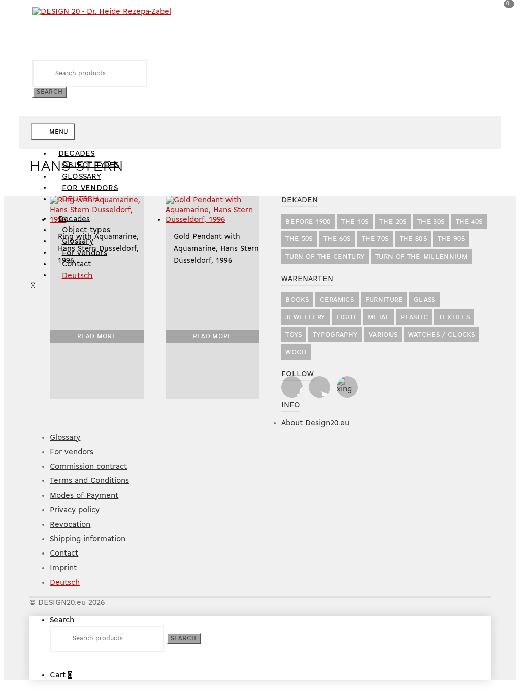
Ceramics (337, 300)
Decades (76, 154)
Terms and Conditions (89, 481)
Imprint (63, 568)
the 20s (392, 222)
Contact (76, 264)
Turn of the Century (324, 257)
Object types (86, 230)
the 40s (469, 222)
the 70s (375, 239)
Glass (424, 300)
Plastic (414, 317)
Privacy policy (75, 510)
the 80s (413, 239)
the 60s (336, 239)
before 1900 (308, 222)
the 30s (430, 222)
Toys (293, 335)
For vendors (90, 188)
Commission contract (88, 467)
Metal (379, 317)
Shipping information (87, 539)
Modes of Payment (84, 496)
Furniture (384, 300)
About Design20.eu (315, 423)
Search (49, 92)
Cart (61, 675)
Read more (96, 336)
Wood (296, 352)
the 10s (354, 222)
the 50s (298, 239)
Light (346, 317)
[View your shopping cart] (33, 286)
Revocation (70, 525)
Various (383, 335)
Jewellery (305, 317)
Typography (335, 335)
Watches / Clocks (441, 335)
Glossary (78, 241)
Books (297, 300)
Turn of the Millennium (421, 257)
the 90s (451, 239)
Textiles (454, 317)
